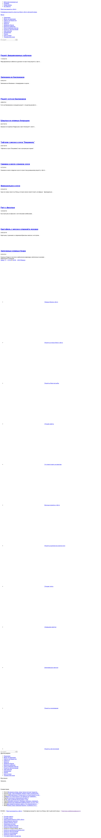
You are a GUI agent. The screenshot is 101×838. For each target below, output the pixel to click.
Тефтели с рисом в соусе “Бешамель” (18, 142)
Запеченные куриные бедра (13, 251)
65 (15, 260)
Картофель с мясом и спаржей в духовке (19, 229)
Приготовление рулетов (11, 28)
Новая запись (8, 5)
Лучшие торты (8, 818)
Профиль (6, 3)
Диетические (8, 31)
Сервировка (7, 32)
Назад (2, 260)
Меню (2, 15)
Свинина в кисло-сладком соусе (15, 164)
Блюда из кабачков (9, 26)
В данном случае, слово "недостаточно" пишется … (23, 792)
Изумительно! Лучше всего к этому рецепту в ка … (25, 795)
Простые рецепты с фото (14, 811)
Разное (6, 34)
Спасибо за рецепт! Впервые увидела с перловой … (23, 801)
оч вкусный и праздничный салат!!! (18, 798)
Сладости (6, 22)
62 (10, 260)
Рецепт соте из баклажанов (13, 99)
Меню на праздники (10, 19)
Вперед (23, 260)
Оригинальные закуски (11, 821)
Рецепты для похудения (11, 29)
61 (8, 260)
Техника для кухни (9, 37)
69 (20, 260)
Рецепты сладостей (10, 834)
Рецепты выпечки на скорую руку (14, 830)
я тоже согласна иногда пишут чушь (17, 799)
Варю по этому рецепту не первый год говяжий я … (21, 796)
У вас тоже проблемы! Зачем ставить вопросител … (23, 793)
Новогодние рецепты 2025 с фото (14, 819)
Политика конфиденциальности (70, 811)
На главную (7, 6)
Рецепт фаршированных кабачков (16, 55)
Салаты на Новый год (10, 20)
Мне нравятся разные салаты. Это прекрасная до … (22, 804)
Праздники (7, 17)
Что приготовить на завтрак (12, 836)
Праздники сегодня (9, 824)
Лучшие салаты (8, 816)
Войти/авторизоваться (11, 2)
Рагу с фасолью (8, 207)
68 (18, 260)
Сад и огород (7, 35)
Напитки (6, 23)
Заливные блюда (9, 25)
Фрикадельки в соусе (10, 186)
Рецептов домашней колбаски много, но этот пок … (23, 802)
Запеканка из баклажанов (12, 77)
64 (13, 260)
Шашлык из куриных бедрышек (15, 120)
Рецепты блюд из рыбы (11, 827)
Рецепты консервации (11, 833)
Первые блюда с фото (10, 822)
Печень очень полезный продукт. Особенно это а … (22, 805)
